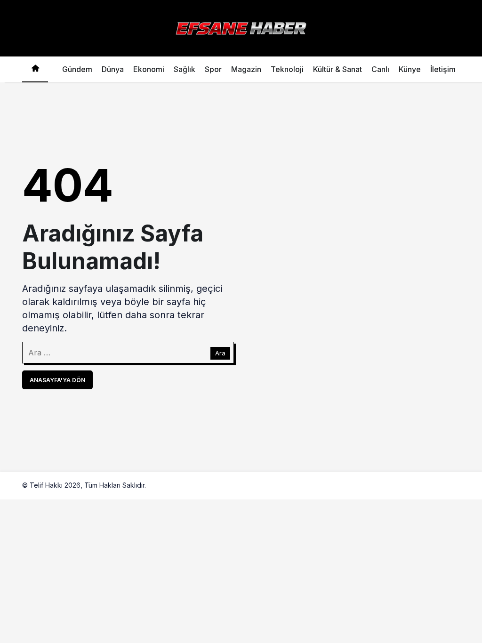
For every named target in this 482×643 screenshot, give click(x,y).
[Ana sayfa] (35, 69)
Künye (410, 69)
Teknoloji (287, 69)
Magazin (246, 69)
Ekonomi (148, 69)
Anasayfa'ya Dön (57, 380)
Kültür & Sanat (337, 69)
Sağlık (184, 69)
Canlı (380, 69)
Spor (213, 69)
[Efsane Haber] (241, 27)
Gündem (77, 69)
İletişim (443, 69)
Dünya (113, 69)
